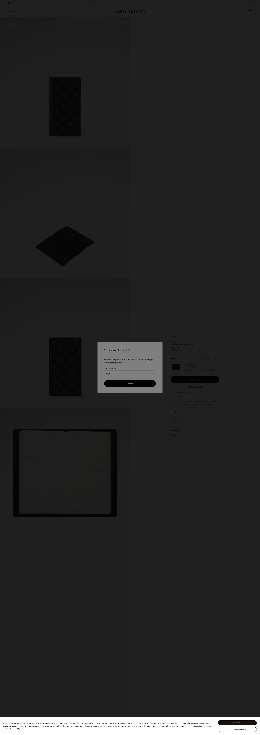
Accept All (237, 722)
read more (24, 729)
